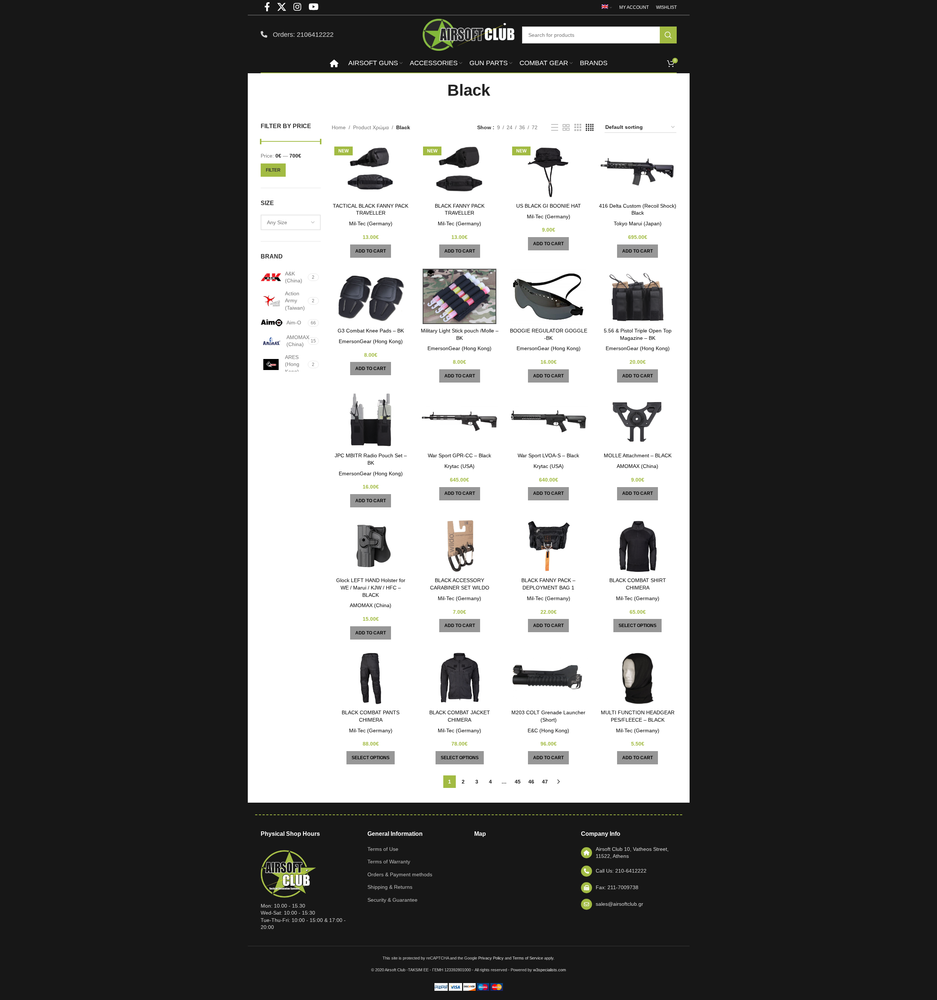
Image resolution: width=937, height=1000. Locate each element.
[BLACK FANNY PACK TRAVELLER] (459, 171)
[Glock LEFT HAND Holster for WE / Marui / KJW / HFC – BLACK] (371, 546)
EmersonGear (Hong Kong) (371, 341)
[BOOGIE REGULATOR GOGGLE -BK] (549, 296)
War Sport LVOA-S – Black (548, 455)
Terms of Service (527, 958)
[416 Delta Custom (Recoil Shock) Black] (638, 171)
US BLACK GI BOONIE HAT (548, 206)
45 (518, 782)
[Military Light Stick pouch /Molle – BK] (459, 296)
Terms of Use (382, 849)
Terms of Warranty (388, 862)
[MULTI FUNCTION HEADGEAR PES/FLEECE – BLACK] (638, 678)
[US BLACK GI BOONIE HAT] (549, 171)
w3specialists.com (549, 970)
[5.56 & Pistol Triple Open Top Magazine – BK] (638, 296)
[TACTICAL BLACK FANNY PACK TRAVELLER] (371, 171)
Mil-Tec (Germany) (370, 223)
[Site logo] (469, 34)
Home (339, 127)
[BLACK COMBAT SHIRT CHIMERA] (638, 546)
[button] (370, 251)
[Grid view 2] (566, 127)
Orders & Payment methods (399, 874)
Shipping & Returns (389, 887)
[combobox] (291, 222)
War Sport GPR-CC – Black (459, 455)
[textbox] (290, 222)
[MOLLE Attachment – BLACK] (638, 421)
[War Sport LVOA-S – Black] (549, 421)
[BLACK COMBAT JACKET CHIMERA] (459, 678)
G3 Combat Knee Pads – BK (371, 331)
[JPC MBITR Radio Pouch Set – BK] (371, 421)
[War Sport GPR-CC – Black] (459, 421)
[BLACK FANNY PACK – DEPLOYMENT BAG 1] (549, 546)
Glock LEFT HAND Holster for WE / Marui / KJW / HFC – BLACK (370, 587)
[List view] (554, 127)
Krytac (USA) (459, 466)
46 (531, 782)
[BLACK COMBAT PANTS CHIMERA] (371, 678)
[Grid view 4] (589, 127)
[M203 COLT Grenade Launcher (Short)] (549, 678)
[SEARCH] (668, 35)
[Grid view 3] (577, 127)
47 (545, 782)
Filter (273, 170)
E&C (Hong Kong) (548, 730)
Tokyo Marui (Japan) (638, 223)
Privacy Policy (491, 958)
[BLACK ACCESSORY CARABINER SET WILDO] (459, 546)
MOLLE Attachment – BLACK (638, 455)
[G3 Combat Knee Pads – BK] (371, 296)
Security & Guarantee (392, 900)
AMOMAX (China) (637, 466)
